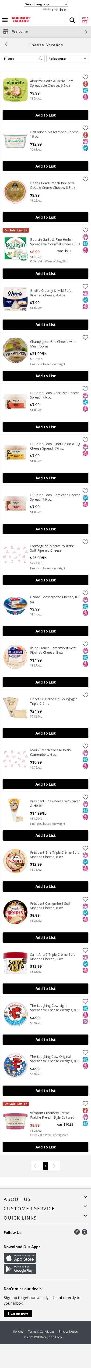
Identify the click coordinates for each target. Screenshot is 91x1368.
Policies (18, 1332)
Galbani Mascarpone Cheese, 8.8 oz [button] (55, 599)
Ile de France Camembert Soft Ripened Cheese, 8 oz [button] (53, 650)
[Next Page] (55, 1166)
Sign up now (18, 1313)
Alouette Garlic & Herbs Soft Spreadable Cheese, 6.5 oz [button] (51, 83)
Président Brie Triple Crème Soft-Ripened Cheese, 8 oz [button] (55, 854)
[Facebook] (77, 1233)
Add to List (45, 115)
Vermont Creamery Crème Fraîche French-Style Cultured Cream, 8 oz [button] (52, 1115)
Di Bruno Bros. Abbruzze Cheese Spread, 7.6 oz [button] (55, 395)
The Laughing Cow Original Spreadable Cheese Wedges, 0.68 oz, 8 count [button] (55, 1059)
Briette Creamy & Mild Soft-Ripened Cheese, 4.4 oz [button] (51, 292)
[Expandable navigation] (5, 20)
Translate (59, 9)
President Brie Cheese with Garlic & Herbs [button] (55, 803)
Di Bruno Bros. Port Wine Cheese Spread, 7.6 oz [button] (55, 497)
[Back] (6, 45)
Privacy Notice (68, 1332)
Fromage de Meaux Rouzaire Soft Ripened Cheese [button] (52, 548)
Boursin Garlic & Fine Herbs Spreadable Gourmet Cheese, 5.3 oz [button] (55, 242)
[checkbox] (85, 77)
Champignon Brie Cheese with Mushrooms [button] (53, 343)
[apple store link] (20, 1261)
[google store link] (20, 1272)
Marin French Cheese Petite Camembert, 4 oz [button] (51, 752)
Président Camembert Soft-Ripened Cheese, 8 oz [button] (51, 905)
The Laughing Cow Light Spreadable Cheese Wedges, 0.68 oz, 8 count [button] (55, 1008)
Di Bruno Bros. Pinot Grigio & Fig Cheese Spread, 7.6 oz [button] (55, 446)
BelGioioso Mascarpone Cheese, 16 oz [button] (55, 134)
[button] (72, 20)
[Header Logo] (20, 20)
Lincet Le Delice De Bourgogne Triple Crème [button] (53, 701)
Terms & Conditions (41, 1332)
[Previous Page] (36, 1166)
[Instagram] (84, 1233)
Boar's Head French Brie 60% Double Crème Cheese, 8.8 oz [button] (52, 185)
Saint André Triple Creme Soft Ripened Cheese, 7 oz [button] (52, 956)
